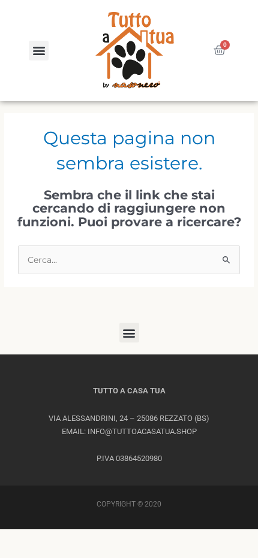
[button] (39, 50)
